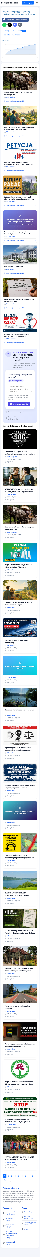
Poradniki (7, 1208)
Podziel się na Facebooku (17, 20)
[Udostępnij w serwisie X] (9, 25)
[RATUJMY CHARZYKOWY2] (20, 260)
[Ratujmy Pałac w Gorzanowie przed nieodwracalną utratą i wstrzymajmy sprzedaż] (20, 192)
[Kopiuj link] (20, 25)
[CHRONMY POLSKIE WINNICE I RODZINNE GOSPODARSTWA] (20, 294)
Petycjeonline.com (9, 3)
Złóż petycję (27, 3)
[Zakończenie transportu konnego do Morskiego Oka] (20, 87)
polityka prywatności (12, 35)
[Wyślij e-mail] (15, 25)
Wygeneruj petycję (20, 404)
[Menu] (37, 3)
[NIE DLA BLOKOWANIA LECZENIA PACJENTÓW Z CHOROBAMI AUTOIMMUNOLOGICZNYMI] (20, 329)
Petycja (7, 31)
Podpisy (20, 31)
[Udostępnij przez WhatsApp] (4, 25)
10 (5, 1180)
